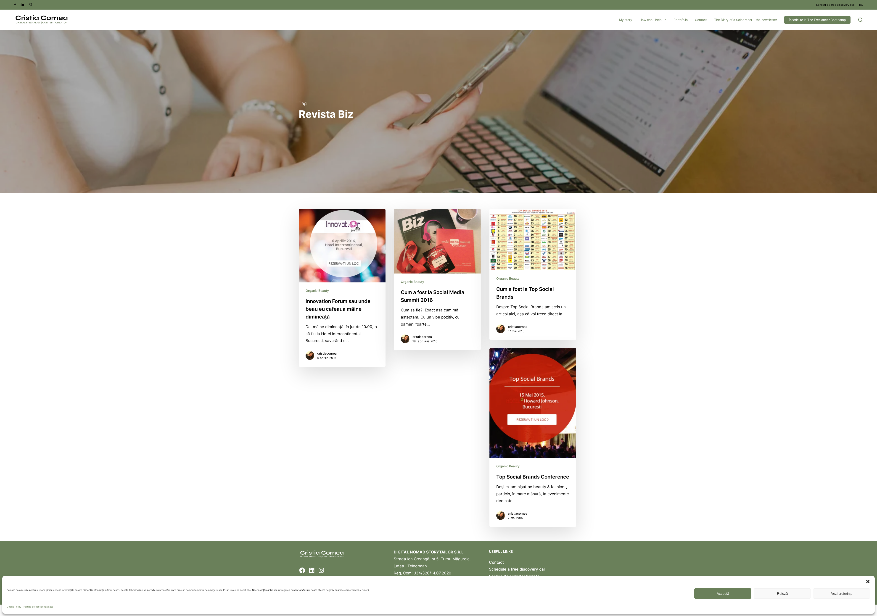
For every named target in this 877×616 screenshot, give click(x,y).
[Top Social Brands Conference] (532, 437)
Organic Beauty (317, 290)
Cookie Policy (14, 606)
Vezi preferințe (841, 593)
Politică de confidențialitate (38, 606)
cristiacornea (327, 353)
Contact (496, 562)
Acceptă (723, 593)
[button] (868, 581)
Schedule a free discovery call (517, 569)
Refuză (782, 593)
